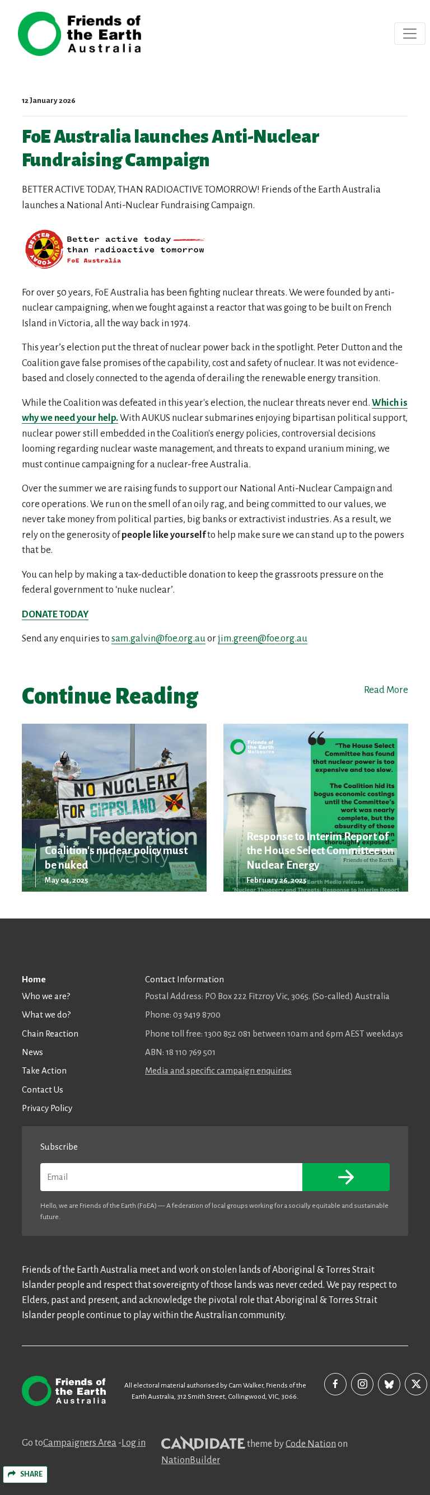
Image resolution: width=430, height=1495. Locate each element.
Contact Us (42, 1089)
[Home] (79, 34)
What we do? (46, 1014)
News (32, 1052)
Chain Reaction (50, 1033)
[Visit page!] (335, 1384)
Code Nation (311, 1443)
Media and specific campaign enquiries (218, 1070)
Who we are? (46, 996)
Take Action (44, 1070)
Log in (133, 1443)
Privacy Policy (47, 1108)
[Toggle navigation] (410, 33)
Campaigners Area (79, 1443)
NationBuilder (190, 1460)
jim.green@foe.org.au (262, 638)
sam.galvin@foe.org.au (158, 638)
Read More (386, 690)
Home (34, 979)
